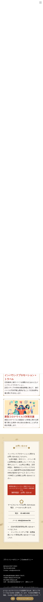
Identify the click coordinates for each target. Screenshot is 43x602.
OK (13, 598)
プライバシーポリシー (11, 559)
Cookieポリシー (27, 559)
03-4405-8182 (25, 513)
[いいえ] (40, 595)
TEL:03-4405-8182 (9, 568)
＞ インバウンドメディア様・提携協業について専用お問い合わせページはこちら (21, 534)
